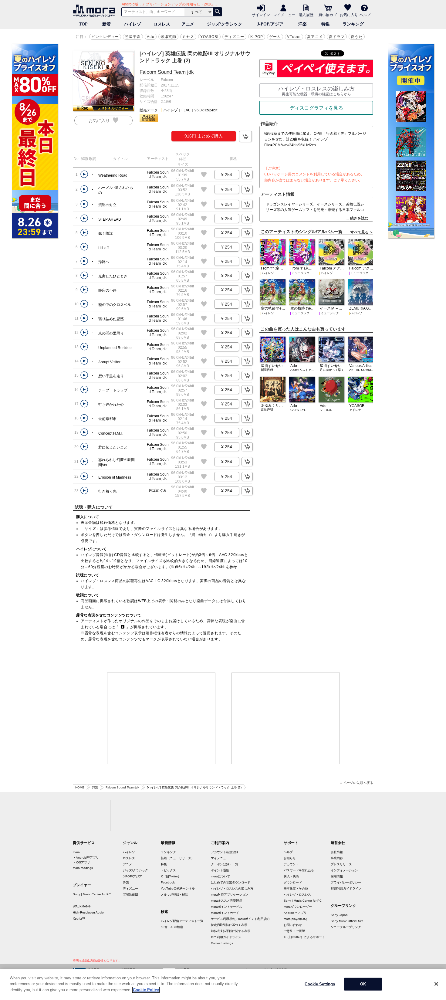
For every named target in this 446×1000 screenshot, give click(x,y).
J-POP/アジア (270, 24)
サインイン (261, 14)
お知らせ (290, 858)
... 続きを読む (357, 218)
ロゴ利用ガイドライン (226, 937)
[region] (223, 984)
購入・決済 (291, 876)
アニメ (187, 24)
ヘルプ (365, 14)
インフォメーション (344, 870)
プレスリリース (341, 864)
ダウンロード (293, 882)
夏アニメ (315, 37)
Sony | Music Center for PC (92, 894)
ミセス (188, 37)
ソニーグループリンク (346, 927)
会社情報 (337, 852)
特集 (325, 24)
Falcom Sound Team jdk (167, 72)
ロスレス (161, 24)
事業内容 (337, 858)
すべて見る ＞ (361, 232)
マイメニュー (284, 14)
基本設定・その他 (296, 888)
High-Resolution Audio (88, 912)
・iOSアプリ (81, 862)
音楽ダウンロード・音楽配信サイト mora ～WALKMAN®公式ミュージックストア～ (95, 11)
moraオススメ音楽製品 (226, 900)
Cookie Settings (222, 943)
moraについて (220, 876)
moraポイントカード (225, 912)
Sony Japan (339, 915)
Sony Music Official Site (347, 921)
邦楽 (95, 787)
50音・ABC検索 (172, 927)
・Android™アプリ (86, 857)
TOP (83, 24)
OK (363, 984)
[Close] (436, 984)
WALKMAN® (81, 906)
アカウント (291, 864)
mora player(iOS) (295, 918)
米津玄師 (168, 37)
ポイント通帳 (220, 870)
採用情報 (337, 876)
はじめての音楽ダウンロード (230, 882)
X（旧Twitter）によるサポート (304, 937)
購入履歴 (306, 14)
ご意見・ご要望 (294, 931)
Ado (150, 37)
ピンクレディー (105, 37)
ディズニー (234, 37)
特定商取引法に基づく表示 (229, 925)
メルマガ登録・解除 (174, 894)
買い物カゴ (328, 14)
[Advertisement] (161, 718)
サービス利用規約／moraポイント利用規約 (240, 918)
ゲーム (275, 37)
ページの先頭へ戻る (358, 783)
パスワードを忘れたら (299, 870)
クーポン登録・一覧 (224, 864)
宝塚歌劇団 (130, 894)
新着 (106, 24)
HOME (79, 787)
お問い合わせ (293, 925)
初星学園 (133, 37)
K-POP (256, 37)
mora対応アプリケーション (229, 894)
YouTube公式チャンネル (178, 888)
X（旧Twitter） (171, 876)
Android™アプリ (295, 912)
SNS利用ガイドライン (346, 888)
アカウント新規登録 (224, 852)
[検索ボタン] (217, 12)
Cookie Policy (146, 990)
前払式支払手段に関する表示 (230, 931)
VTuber (294, 37)
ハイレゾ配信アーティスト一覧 (182, 921)
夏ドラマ (337, 37)
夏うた (357, 37)
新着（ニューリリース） (177, 858)
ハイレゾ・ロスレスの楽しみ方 (232, 888)
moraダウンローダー (298, 906)
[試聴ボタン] (84, 174)
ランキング (353, 24)
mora (76, 852)
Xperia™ (79, 918)
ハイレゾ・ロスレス (297, 894)
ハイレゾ (132, 24)
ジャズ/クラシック (224, 24)
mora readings (83, 867)
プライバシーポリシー (346, 882)
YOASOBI (209, 37)
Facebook (168, 882)
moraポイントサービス (226, 906)
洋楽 (302, 24)
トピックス (168, 870)
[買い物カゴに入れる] (245, 136)
